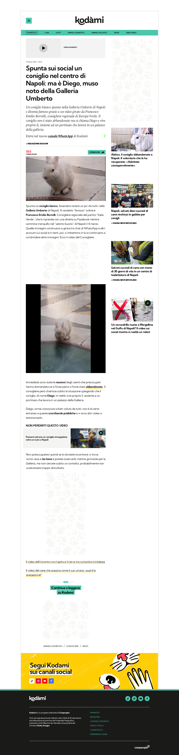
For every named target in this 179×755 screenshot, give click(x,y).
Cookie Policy (96, 730)
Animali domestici (76, 33)
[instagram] (134, 698)
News (116, 33)
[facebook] (147, 698)
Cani (47, 33)
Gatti (58, 33)
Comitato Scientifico (99, 721)
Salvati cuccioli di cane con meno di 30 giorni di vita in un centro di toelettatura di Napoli (131, 271)
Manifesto (32, 33)
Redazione (95, 717)
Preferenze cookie (98, 734)
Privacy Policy (97, 726)
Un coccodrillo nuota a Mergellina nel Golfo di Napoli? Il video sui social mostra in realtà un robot (132, 328)
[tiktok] (127, 698)
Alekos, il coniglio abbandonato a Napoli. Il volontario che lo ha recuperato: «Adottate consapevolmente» (131, 160)
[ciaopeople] (142, 747)
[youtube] (140, 698)
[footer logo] (55, 698)
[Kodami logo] (89, 20)
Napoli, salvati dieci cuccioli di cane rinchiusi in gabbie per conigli (129, 214)
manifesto (95, 713)
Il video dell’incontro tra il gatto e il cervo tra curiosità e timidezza (65, 561)
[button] (31, 680)
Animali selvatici (99, 33)
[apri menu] (29, 21)
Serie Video (131, 33)
